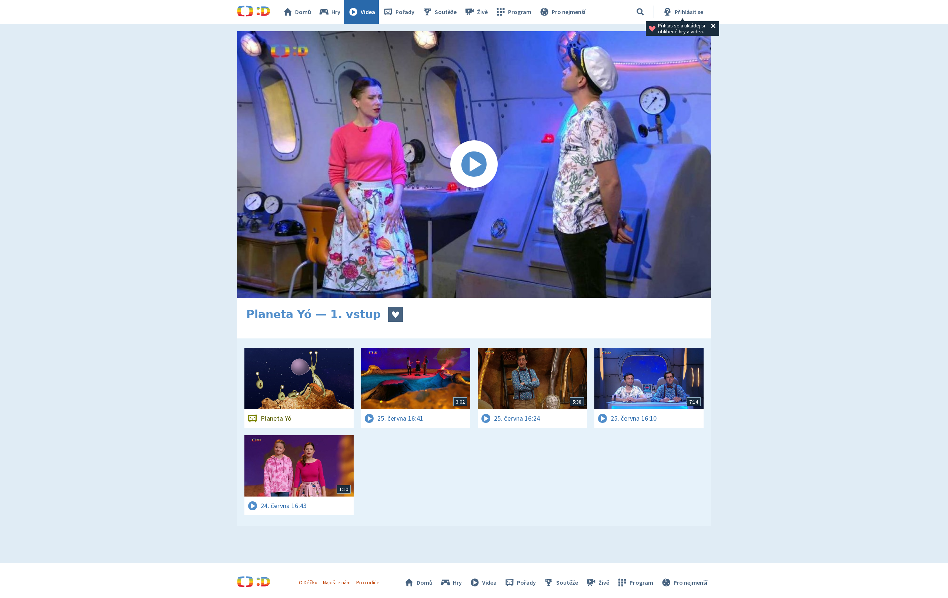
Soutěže (446, 12)
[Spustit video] (474, 164)
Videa (368, 12)
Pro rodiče (368, 582)
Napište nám (336, 582)
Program (519, 12)
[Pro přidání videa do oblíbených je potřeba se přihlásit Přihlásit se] (395, 314)
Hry (335, 12)
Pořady (404, 12)
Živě (482, 12)
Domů (303, 12)
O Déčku (308, 582)
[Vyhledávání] (640, 12)
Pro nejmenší (568, 12)
